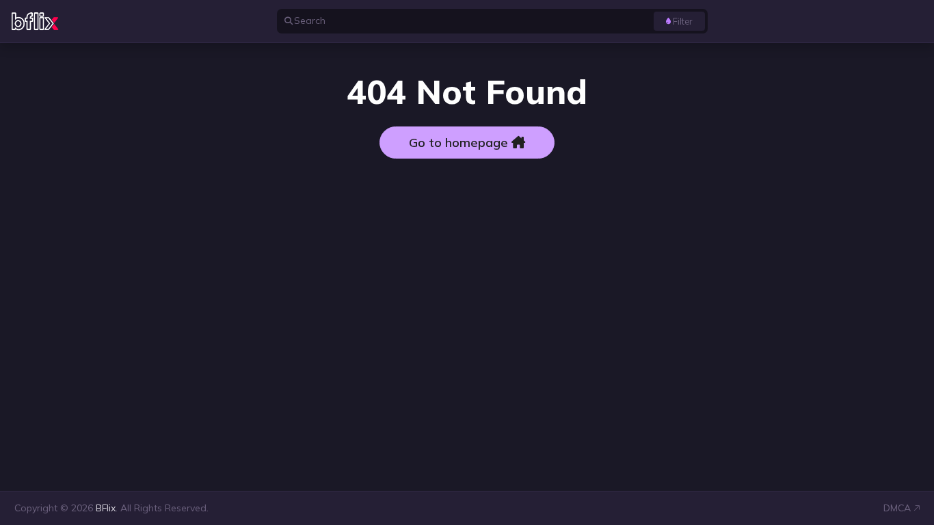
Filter (683, 21)
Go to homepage (460, 142)
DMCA (897, 508)
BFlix (106, 508)
